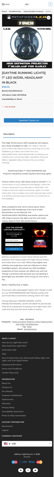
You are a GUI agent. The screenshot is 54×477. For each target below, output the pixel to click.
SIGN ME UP (14, 249)
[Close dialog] (51, 224)
